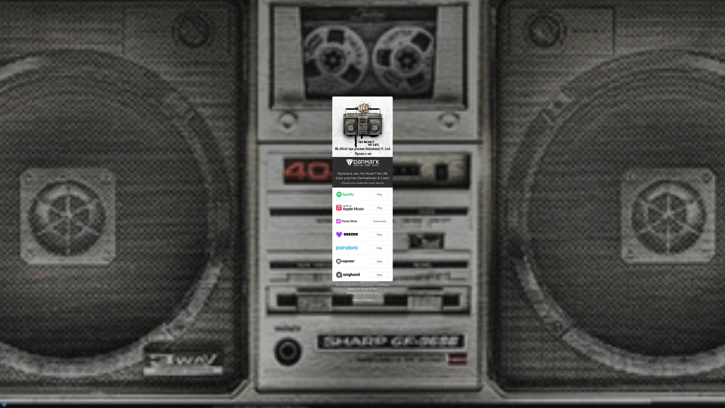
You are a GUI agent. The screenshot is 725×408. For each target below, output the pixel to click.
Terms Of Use (369, 288)
